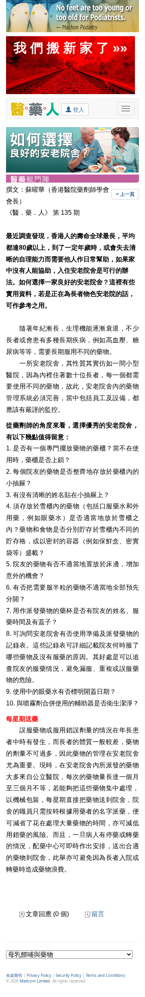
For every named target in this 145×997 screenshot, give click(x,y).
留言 (97, 914)
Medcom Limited (35, 981)
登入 (77, 110)
